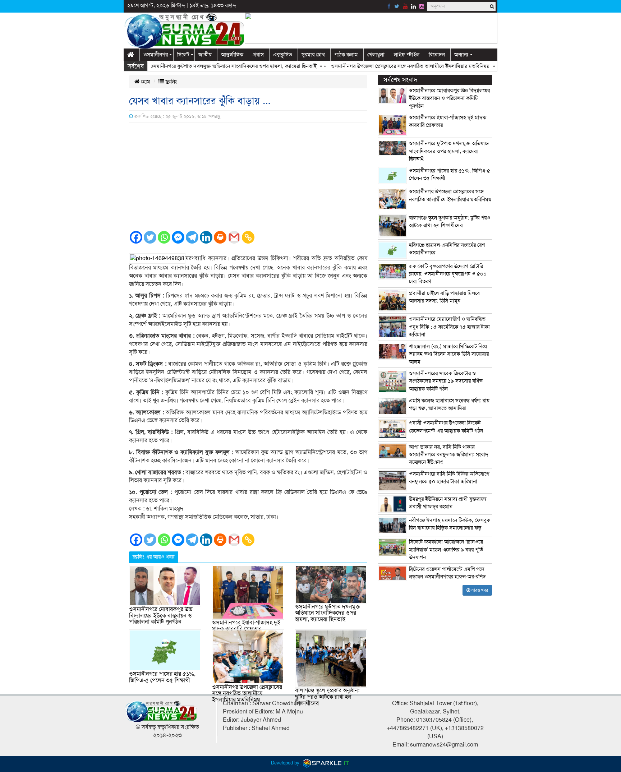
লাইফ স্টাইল (406, 54)
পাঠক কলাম (346, 54)
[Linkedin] (206, 237)
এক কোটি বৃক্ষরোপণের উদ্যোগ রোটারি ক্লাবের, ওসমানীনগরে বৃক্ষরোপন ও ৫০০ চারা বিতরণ (448, 274)
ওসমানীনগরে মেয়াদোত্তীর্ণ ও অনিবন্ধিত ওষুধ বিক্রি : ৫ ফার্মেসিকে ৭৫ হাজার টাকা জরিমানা (449, 327)
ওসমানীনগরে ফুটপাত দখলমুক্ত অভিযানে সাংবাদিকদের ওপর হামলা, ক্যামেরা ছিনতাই (216, 66)
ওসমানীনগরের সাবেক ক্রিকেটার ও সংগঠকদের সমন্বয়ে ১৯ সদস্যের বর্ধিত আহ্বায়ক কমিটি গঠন (446, 381)
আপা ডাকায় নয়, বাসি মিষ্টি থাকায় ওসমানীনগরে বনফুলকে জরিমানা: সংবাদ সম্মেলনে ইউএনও (448, 455)
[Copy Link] (248, 237)
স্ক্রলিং (170, 81)
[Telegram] (192, 237)
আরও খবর (479, 590)
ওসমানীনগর (155, 54)
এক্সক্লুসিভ (282, 54)
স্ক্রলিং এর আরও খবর (153, 557)
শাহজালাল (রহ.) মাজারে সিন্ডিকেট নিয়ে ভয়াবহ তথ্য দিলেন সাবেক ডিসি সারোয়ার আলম (449, 354)
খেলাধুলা (376, 54)
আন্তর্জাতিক (232, 54)
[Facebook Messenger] (178, 237)
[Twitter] (150, 237)
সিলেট (183, 54)
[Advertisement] (248, 176)
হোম (144, 81)
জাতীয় (205, 54)
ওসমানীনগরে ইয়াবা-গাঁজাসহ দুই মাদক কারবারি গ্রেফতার (246, 626)
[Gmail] (234, 237)
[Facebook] (136, 237)
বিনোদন (437, 54)
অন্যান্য (461, 54)
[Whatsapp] (164, 237)
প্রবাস (258, 54)
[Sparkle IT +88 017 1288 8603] (326, 762)
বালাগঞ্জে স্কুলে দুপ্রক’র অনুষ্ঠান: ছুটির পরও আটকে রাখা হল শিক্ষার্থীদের (327, 697)
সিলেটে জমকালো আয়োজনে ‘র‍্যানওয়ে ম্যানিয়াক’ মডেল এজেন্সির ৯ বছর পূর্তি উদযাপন (446, 549)
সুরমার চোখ (313, 54)
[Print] (220, 237)
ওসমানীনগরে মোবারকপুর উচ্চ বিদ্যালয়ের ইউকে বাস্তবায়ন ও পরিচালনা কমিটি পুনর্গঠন (161, 615)
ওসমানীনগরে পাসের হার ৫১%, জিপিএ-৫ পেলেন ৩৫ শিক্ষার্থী (162, 677)
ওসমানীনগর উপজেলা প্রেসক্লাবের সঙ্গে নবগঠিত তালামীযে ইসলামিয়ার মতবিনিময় (394, 66)
